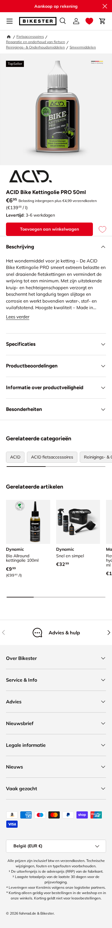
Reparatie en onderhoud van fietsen (35, 42)
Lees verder (17, 317)
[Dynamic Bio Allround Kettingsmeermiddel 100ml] (28, 522)
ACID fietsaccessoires (52, 457)
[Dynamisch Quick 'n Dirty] (78, 522)
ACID (15, 457)
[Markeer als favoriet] (99, 229)
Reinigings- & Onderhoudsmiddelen (35, 47)
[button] (89, 21)
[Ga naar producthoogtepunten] (97, 62)
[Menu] (9, 21)
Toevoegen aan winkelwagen (49, 229)
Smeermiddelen (83, 47)
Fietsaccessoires (30, 36)
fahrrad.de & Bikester (36, 913)
